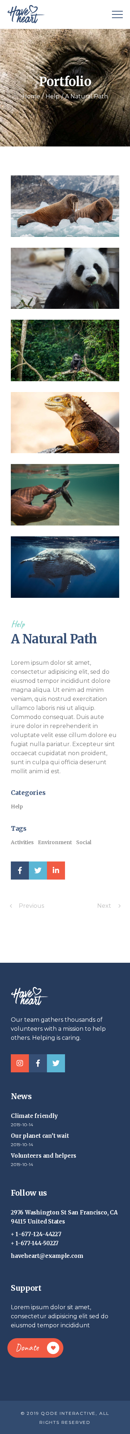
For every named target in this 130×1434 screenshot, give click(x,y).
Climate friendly (34, 1115)
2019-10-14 (22, 1124)
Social (83, 842)
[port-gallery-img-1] (65, 206)
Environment (55, 842)
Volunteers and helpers (43, 1155)
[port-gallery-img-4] (65, 423)
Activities (22, 842)
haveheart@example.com (47, 1255)
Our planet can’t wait (40, 1135)
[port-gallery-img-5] (65, 494)
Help (18, 624)
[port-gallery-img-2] (65, 278)
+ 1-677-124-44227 (36, 1234)
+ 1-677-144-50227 (34, 1243)
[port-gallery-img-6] (65, 567)
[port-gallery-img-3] (65, 350)
